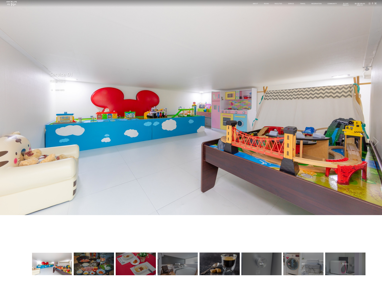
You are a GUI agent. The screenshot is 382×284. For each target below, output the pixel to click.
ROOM (266, 3)
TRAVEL (302, 3)
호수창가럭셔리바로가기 (360, 4)
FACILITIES (278, 3)
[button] (376, 142)
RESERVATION (316, 3)
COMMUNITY (332, 3)
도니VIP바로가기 (346, 4)
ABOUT (255, 3)
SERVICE (291, 3)
